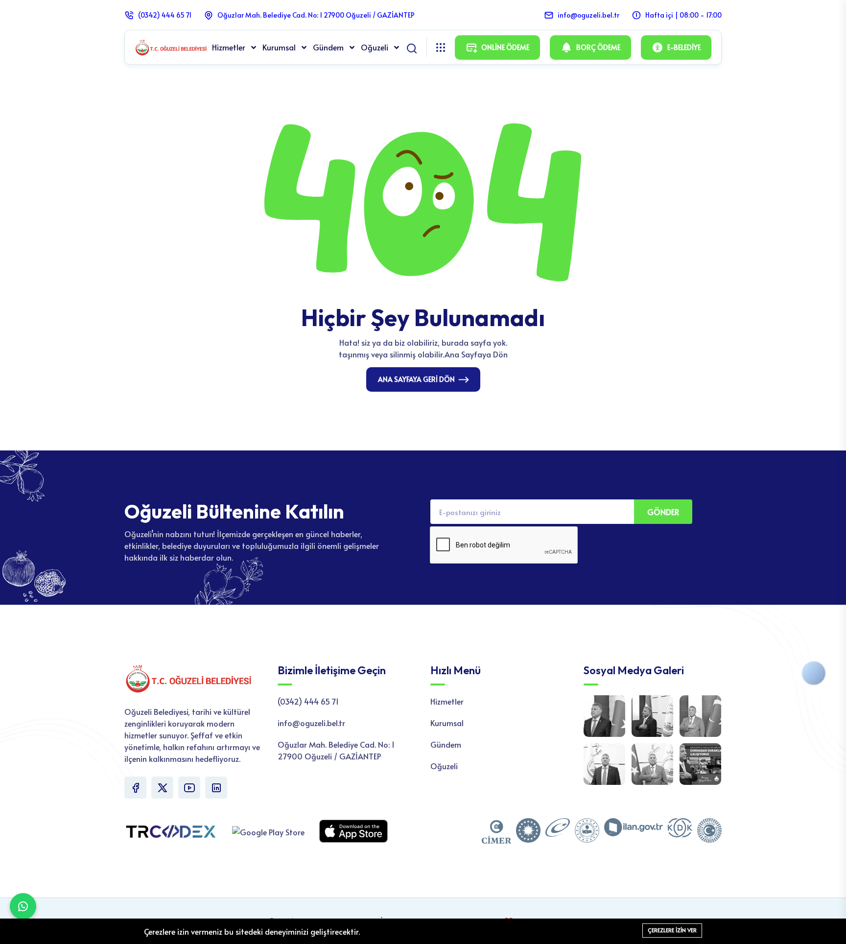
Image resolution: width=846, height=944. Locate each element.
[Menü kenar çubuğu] (440, 47)
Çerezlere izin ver (672, 930)
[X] (162, 788)
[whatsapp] (23, 906)
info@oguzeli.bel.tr (588, 15)
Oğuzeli (375, 47)
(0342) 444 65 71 (164, 15)
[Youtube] (189, 788)
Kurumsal (280, 47)
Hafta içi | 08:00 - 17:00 (683, 15)
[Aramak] (412, 46)
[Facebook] (135, 788)
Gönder (663, 511)
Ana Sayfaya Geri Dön (416, 379)
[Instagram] (216, 788)
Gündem (329, 47)
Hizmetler (229, 47)
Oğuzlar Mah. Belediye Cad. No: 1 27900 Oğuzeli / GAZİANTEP (316, 15)
